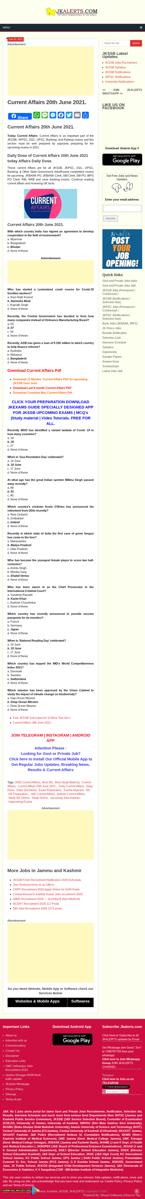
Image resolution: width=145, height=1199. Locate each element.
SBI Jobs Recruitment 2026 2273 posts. (37, 908)
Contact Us (12, 1050)
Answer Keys (110, 361)
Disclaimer (12, 1055)
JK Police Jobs (111, 328)
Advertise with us (16, 1040)
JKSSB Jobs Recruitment (121, 62)
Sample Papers (112, 356)
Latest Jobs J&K (112, 371)
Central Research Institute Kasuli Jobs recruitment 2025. (48, 894)
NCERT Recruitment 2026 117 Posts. (36, 903)
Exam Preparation (50, 790)
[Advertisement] (50, 71)
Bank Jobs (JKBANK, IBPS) (119, 323)
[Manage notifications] (137, 1191)
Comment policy (15, 1045)
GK (88, 790)
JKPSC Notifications (118, 76)
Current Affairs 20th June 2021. (37, 786)
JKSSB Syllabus (115, 67)
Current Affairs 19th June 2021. (32, 722)
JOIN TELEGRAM (27, 735)
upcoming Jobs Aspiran (65, 797)
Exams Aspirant (73, 790)
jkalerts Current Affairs (71, 793)
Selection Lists (111, 337)
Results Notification (114, 332)
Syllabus (107, 347)
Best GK (47, 782)
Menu (6, 27)
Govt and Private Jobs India (119, 280)
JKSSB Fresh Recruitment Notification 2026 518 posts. (47, 879)
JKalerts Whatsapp (17, 1084)
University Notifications (119, 81)
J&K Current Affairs (43, 793)
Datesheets (109, 352)
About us (11, 1035)
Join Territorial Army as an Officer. (34, 884)
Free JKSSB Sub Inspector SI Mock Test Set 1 (42, 717)
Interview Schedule (114, 342)
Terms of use (13, 1099)
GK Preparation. (18, 793)
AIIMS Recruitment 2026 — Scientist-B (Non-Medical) (46, 898)
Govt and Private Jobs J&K (119, 285)
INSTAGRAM (57, 735)
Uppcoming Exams (20, 801)
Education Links (15, 1060)
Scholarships (110, 366)
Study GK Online (18, 797)
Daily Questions (26, 790)
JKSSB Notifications (117, 72)
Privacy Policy (14, 1089)
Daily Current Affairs (71, 786)
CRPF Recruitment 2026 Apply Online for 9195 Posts (46, 889)
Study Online (40, 797)
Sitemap (10, 1094)
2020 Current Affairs (27, 782)
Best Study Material (67, 782)
